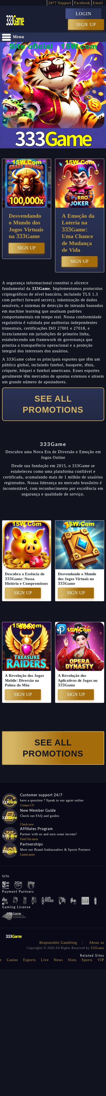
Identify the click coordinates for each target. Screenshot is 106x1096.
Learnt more (27, 854)
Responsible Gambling (58, 943)
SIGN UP (86, 24)
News (58, 960)
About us (96, 943)
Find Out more (29, 839)
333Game (97, 948)
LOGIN (83, 13)
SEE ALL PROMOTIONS (53, 404)
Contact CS (27, 805)
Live (45, 960)
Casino (12, 960)
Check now (27, 824)
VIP (101, 960)
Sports (87, 960)
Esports (29, 960)
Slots (72, 960)
